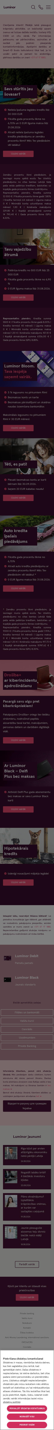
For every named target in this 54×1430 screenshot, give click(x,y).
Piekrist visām (27, 1425)
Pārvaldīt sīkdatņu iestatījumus (26, 1409)
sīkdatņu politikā (11, 1402)
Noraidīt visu (27, 1417)
